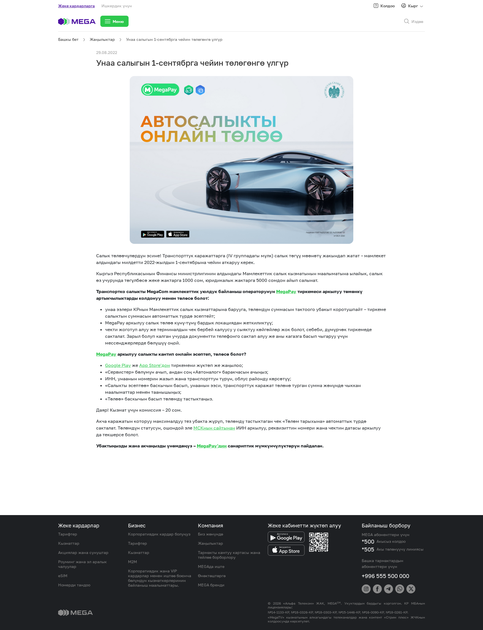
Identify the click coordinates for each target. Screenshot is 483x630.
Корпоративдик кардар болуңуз (159, 534)
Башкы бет (68, 39)
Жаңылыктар (102, 39)
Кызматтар (68, 543)
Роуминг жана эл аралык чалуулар (82, 564)
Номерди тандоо (74, 584)
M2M (132, 561)
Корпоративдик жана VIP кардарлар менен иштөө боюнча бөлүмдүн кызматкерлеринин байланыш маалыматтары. (159, 577)
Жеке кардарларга (76, 5)
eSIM (62, 575)
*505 (368, 549)
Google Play (118, 365)
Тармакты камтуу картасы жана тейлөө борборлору (229, 555)
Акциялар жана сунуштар (83, 552)
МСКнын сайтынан (214, 428)
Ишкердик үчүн (116, 5)
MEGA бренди (211, 584)
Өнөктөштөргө (212, 575)
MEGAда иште (211, 566)
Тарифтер (67, 534)
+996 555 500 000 (385, 575)
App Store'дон (154, 365)
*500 (368, 541)
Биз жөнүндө (210, 534)
